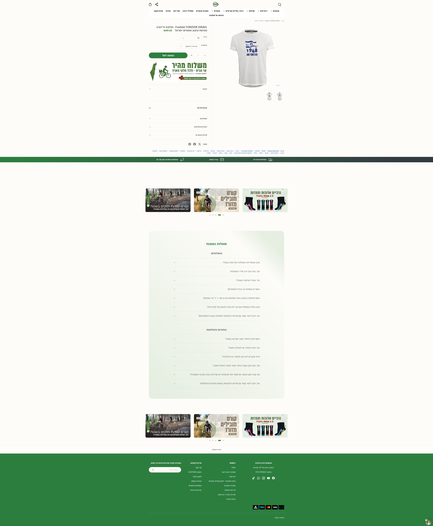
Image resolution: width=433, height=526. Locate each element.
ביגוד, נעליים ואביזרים (234, 11)
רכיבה (214, 153)
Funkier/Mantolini (273, 151)
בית (283, 21)
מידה (205, 37)
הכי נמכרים (191, 151)
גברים (212, 151)
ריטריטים (263, 11)
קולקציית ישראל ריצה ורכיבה (242, 153)
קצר (226, 153)
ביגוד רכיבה (220, 151)
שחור (208, 153)
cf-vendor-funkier (247, 151)
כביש (266, 153)
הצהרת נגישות (196, 481)
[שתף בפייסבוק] (194, 144)
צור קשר (198, 467)
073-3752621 (261, 472)
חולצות (183, 151)
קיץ (231, 153)
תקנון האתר (197, 476)
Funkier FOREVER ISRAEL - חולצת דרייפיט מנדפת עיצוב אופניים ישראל (266, 21)
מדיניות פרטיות (196, 490)
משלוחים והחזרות (195, 485)
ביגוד (237, 151)
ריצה (220, 153)
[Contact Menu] (428, 522)
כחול (261, 153)
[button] (285, 200)
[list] (251, 57)
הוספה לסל (168, 55)
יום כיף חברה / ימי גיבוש (227, 494)
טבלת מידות (231, 499)
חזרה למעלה (216, 449)
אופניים (217, 11)
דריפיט (199, 151)
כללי (255, 153)
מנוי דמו (176, 11)
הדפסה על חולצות (216, 15)
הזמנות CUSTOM (195, 472)
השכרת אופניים (202, 11)
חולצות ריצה (163, 151)
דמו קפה (232, 476)
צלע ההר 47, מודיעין (260, 467)
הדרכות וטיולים (230, 490)
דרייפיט (206, 151)
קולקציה (204, 45)
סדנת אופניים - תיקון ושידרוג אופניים (222, 481)
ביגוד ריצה (230, 151)
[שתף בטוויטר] (199, 144)
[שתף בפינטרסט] (189, 144)
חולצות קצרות (174, 151)
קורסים (252, 11)
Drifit (263, 151)
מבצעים (276, 11)
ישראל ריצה (274, 153)
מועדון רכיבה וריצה (229, 472)
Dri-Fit (257, 151)
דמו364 (277, 518)
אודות (168, 11)
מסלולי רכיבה (188, 11)
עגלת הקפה (158, 11)
